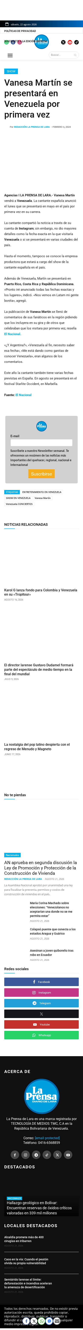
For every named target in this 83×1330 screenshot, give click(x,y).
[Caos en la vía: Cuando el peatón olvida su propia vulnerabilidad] (67, 1263)
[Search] (75, 55)
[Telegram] (36, 1154)
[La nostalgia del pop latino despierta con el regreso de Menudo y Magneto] (41, 714)
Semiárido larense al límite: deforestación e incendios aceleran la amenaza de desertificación (28, 1283)
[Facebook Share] (26, 1321)
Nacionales (12, 855)
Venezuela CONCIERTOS (19, 504)
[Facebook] (15, 1154)
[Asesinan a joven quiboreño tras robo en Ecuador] (15, 956)
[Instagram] (25, 1154)
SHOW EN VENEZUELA (18, 498)
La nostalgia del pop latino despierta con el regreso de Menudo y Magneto (37, 747)
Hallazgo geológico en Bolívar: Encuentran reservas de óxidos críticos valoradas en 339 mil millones (39, 1208)
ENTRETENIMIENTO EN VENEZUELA (41, 492)
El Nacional (23, 395)
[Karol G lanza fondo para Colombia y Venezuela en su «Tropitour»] (41, 559)
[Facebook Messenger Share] (49, 1321)
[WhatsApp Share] (41, 1321)
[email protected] (47, 1138)
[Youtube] (68, 1154)
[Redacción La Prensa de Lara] (7, 127)
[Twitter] (57, 1154)
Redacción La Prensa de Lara (32, 127)
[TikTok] (47, 1154)
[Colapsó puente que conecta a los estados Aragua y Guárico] (15, 935)
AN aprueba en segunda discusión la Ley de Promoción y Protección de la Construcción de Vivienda (40, 868)
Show (11, 71)
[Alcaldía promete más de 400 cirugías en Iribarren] (67, 1240)
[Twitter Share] (34, 1321)
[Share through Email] (57, 1321)
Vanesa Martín (43, 498)
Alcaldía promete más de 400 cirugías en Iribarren (24, 1239)
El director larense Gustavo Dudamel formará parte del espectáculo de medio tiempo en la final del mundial (38, 669)
